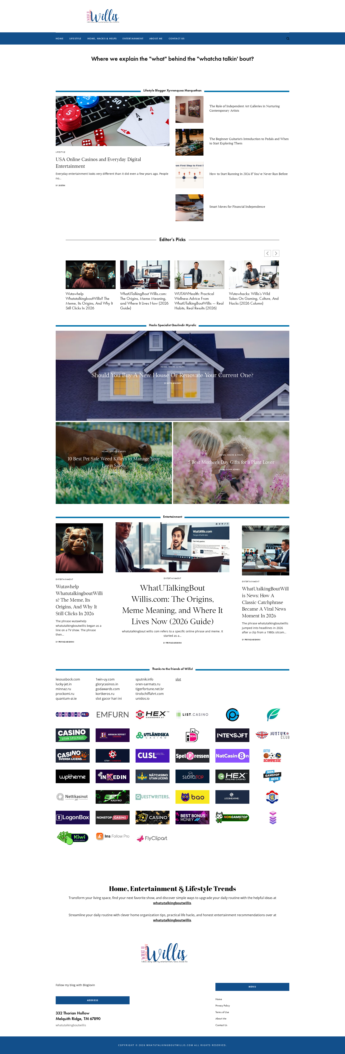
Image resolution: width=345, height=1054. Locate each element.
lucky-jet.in (64, 684)
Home (218, 999)
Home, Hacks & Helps (172, 366)
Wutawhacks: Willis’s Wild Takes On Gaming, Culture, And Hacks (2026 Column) (254, 298)
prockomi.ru (65, 693)
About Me (220, 1018)
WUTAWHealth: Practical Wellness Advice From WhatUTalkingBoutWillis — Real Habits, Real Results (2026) (199, 300)
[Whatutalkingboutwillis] (103, 16)
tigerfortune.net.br (150, 689)
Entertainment (64, 579)
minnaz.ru (63, 689)
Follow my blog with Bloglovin (75, 985)
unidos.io (143, 698)
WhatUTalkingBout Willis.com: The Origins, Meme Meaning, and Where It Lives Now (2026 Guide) (144, 300)
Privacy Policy (222, 1005)
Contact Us (221, 1025)
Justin (61, 185)
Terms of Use (222, 1012)
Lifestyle (60, 152)
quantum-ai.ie (66, 698)
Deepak (115, 473)
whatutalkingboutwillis (172, 903)
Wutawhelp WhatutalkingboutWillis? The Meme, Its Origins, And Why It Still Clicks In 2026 (89, 300)
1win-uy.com (105, 679)
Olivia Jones (232, 469)
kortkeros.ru (105, 693)
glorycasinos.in (107, 684)
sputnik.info (144, 679)
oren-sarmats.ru (148, 684)
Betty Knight (174, 383)
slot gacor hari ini (109, 698)
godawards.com (108, 689)
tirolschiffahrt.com (150, 693)
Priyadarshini (66, 642)
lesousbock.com (68, 679)
